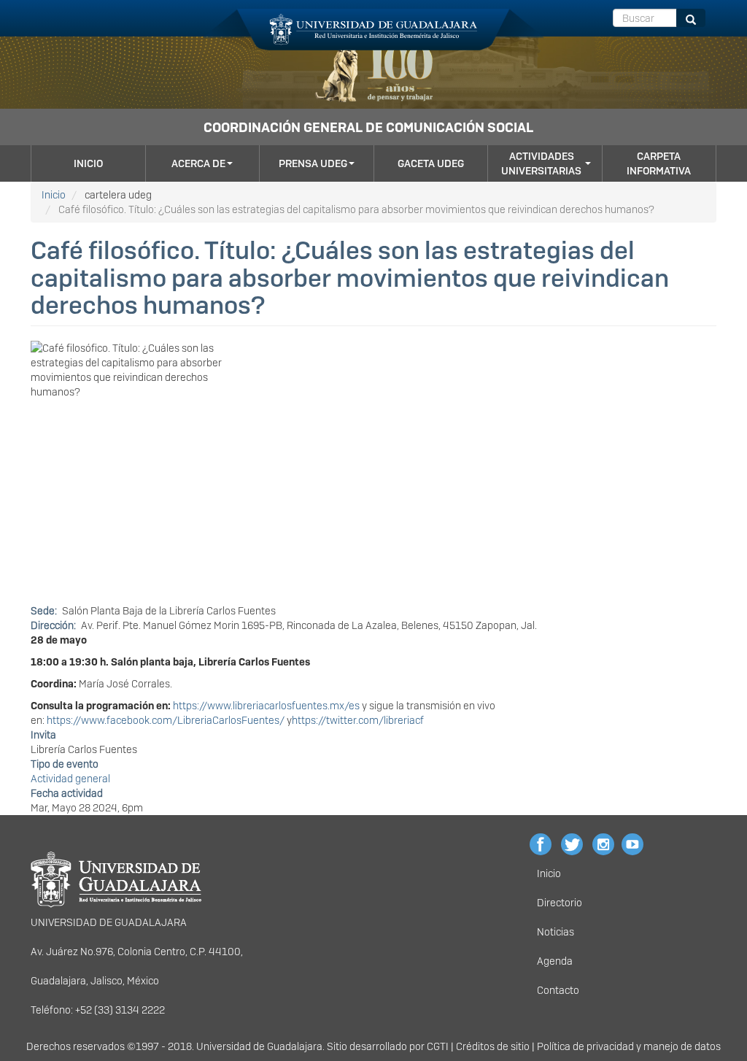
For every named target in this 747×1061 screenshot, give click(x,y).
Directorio (559, 902)
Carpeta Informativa (659, 163)
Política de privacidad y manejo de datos (629, 1046)
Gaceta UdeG (431, 163)
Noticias (555, 931)
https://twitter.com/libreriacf (358, 720)
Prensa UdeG (313, 163)
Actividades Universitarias (541, 163)
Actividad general (70, 778)
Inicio (88, 163)
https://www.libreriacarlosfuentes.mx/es (266, 705)
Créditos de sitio (493, 1046)
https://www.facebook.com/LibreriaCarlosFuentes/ (166, 720)
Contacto (558, 990)
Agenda (555, 961)
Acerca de (198, 163)
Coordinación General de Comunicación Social (368, 127)
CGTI (438, 1046)
